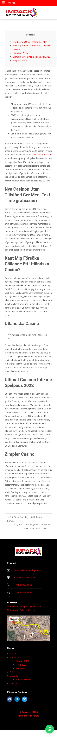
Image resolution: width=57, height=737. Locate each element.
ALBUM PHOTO (23, 679)
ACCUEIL (14, 653)
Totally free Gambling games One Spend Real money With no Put (31, 526)
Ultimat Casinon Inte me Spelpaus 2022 (31, 56)
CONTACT (15, 683)
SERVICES (14, 657)
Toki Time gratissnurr (42, 154)
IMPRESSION (22, 668)
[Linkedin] (17, 699)
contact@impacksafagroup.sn (28, 570)
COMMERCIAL (22, 661)
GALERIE (14, 675)
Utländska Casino (21, 53)
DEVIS (12, 672)
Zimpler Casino (20, 60)
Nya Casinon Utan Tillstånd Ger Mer (30, 42)
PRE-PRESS (21, 664)
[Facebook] (9, 699)
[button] (49, 729)
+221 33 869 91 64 (23, 592)
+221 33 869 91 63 (23, 585)
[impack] (19, 12)
